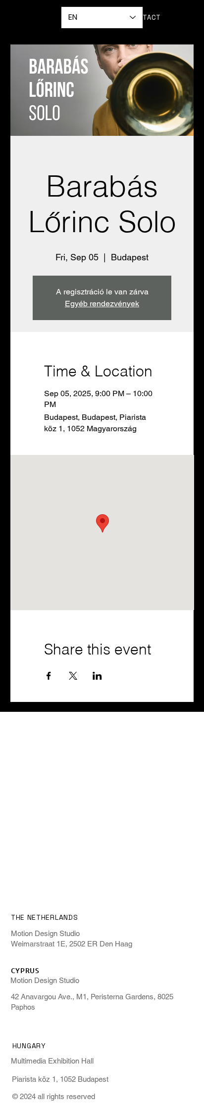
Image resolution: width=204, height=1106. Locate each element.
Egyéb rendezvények (102, 303)
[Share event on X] (73, 676)
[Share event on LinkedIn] (97, 676)
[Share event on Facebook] (48, 676)
